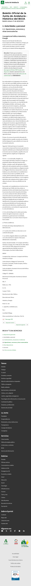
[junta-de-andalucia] (23, 531)
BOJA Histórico (5, 7)
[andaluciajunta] (6, 531)
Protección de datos (15, 566)
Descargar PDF (9, 319)
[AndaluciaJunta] (14, 531)
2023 (11, 7)
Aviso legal (15, 557)
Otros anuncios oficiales (10, 350)
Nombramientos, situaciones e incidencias (14, 340)
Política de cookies (15, 563)
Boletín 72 (16, 7)
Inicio (12, 2)
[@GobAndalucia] (2, 531)
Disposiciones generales (9, 334)
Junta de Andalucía (2, 2)
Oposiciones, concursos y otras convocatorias (16, 342)
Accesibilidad (15, 553)
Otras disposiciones (8, 345)
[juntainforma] (19, 531)
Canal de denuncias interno (16, 560)
